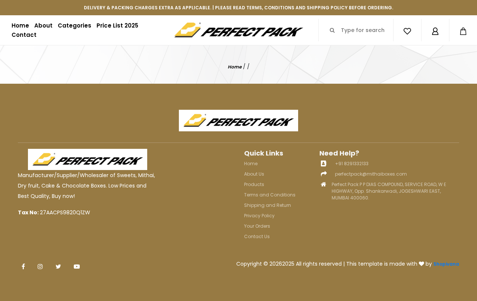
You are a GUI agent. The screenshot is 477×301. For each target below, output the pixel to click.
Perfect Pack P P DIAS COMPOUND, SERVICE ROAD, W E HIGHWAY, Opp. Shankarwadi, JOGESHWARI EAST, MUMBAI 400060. (389, 191)
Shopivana (446, 264)
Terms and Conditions (270, 195)
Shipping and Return (267, 205)
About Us (254, 174)
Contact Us (257, 236)
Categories (74, 25)
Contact (24, 35)
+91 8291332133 (352, 163)
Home (20, 25)
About (43, 25)
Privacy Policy (259, 215)
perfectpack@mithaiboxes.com (371, 174)
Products (254, 184)
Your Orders (257, 226)
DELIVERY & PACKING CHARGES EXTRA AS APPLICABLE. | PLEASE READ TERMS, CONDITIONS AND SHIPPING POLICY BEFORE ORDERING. (238, 7)
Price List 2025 (117, 25)
